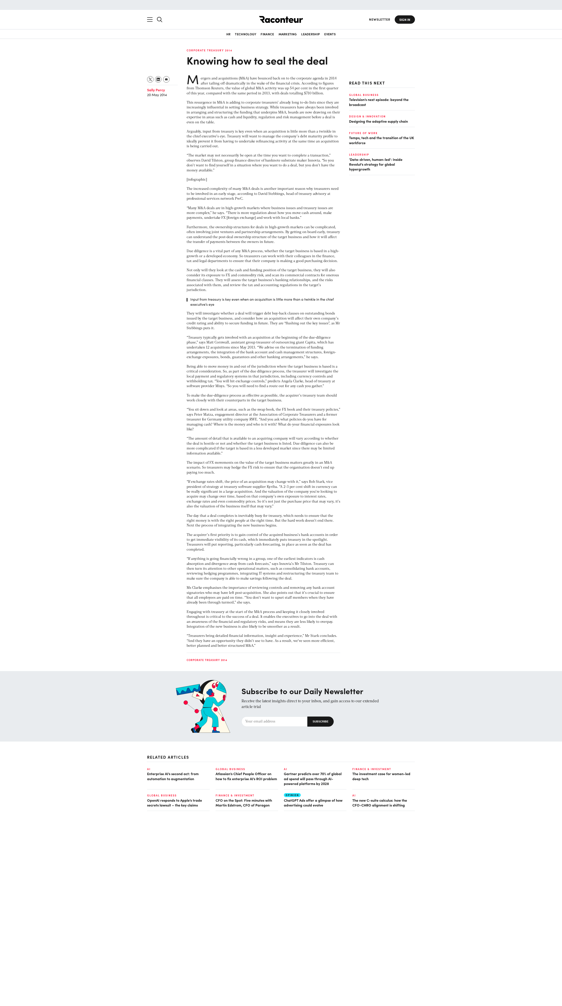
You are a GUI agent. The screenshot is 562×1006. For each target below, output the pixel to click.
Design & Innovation (367, 116)
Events (330, 34)
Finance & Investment (371, 769)
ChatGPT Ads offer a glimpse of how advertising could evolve (313, 802)
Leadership (310, 34)
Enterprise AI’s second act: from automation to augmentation (173, 776)
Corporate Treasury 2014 (209, 50)
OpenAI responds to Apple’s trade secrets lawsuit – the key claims (174, 802)
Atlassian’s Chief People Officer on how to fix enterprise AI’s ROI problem (246, 776)
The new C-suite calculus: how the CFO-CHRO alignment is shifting (379, 802)
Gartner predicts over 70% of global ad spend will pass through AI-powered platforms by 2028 (313, 778)
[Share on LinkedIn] (158, 79)
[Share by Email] (166, 79)
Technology (245, 34)
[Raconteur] (281, 19)
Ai (149, 769)
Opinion (292, 795)
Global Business (364, 95)
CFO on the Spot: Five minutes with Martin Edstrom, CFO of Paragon (244, 802)
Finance (267, 34)
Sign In (404, 19)
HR (228, 34)
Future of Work (363, 133)
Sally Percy (156, 89)
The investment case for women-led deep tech (381, 776)
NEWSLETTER (379, 19)
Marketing (288, 34)
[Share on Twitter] (150, 79)
